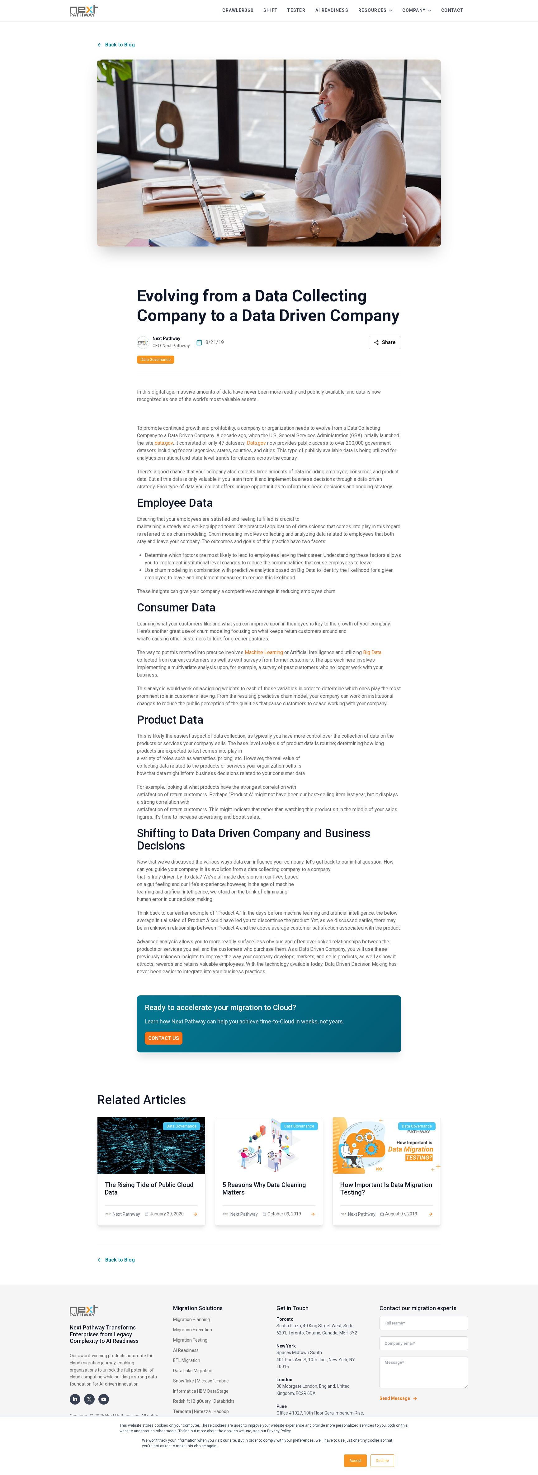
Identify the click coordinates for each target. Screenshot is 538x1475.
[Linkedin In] (75, 1399)
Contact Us (163, 1038)
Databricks (224, 1401)
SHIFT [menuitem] (270, 10)
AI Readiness (186, 1350)
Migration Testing (190, 1340)
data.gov (164, 443)
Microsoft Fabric (213, 1380)
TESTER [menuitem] (296, 10)
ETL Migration (186, 1360)
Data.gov (256, 443)
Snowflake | (184, 1380)
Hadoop (221, 1411)
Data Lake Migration (192, 1370)
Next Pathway (166, 338)
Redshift (181, 1401)
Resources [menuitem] (372, 10)
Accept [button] (355, 1460)
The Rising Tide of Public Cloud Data (149, 1188)
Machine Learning (264, 652)
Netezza (202, 1411)
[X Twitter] (89, 1399)
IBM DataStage (214, 1391)
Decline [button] (382, 1460)
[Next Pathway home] (84, 11)
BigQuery (202, 1401)
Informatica (184, 1391)
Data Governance (156, 359)
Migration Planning (191, 1319)
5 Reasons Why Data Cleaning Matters (264, 1188)
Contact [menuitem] (452, 10)
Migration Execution (192, 1329)
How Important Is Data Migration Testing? (386, 1188)
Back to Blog (120, 45)
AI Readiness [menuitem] (331, 10)
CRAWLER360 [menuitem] (237, 10)
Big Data (372, 652)
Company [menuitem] (414, 10)
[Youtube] (103, 1399)
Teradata (182, 1411)
